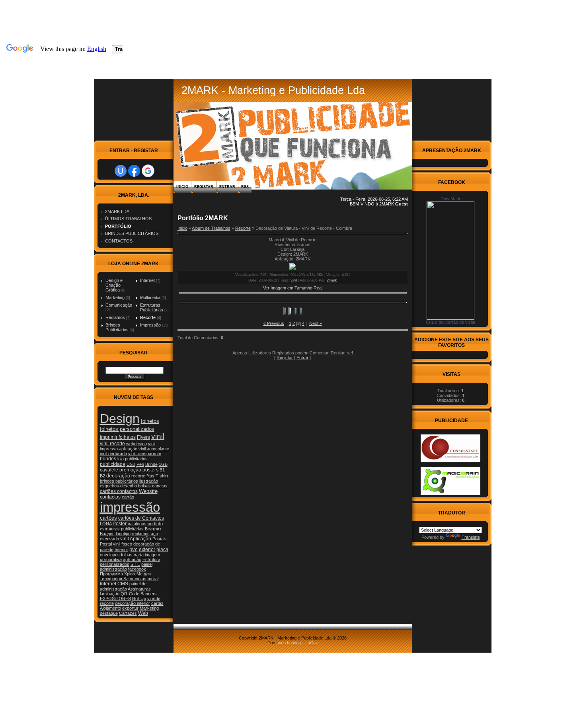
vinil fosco (122, 544)
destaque (109, 613)
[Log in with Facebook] (134, 171)
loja (120, 458)
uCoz (313, 642)
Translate (471, 537)
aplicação (132, 559)
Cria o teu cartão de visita (450, 322)
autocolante (158, 448)
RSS (245, 187)
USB (131, 464)
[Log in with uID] (121, 171)
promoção (130, 470)
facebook (137, 569)
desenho (128, 485)
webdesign (136, 443)
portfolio (155, 523)
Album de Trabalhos (211, 228)
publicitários (136, 458)
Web (143, 613)
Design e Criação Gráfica (114, 285)
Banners (148, 593)
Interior (121, 549)
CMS (122, 584)
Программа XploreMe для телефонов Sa (125, 576)
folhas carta (132, 554)
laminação (109, 593)
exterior (147, 549)
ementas (138, 578)
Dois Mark (450, 198)
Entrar (227, 187)
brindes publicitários (119, 481)
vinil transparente (144, 453)
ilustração (148, 481)
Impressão (150, 325)
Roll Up (139, 598)
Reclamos (115, 317)
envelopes (110, 554)
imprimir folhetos (118, 437)
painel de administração (123, 586)
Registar (203, 187)
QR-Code (130, 593)
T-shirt (162, 475)
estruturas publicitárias (122, 528)
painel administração (126, 566)
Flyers (143, 437)
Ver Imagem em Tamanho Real (292, 288)
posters (150, 470)
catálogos (137, 523)
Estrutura (151, 559)
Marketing (115, 297)
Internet (147, 280)
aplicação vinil (132, 448)
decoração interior (132, 603)
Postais (159, 538)
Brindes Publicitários (117, 327)
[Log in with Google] (148, 170)
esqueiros (109, 485)
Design (120, 418)
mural (153, 578)
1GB (163, 464)
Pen (140, 464)
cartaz (157, 603)
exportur (130, 608)
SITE (135, 564)
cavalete (109, 470)
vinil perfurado (113, 453)
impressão (130, 507)
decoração (118, 476)
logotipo (123, 533)
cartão (128, 497)
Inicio (182, 187)
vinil (157, 436)
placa (162, 549)
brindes (108, 459)
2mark (332, 280)
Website (148, 491)
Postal (106, 544)
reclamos (141, 533)
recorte (138, 475)
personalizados (114, 564)
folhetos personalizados (127, 429)
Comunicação (118, 305)
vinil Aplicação (135, 539)
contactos (110, 497)
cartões (108, 518)
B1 (162, 469)
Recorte (148, 317)
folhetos (150, 421)
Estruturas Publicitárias (151, 307)
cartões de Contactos (141, 518)
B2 (102, 475)
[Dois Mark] (450, 318)
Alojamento (110, 608)
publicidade (112, 464)
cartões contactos (119, 491)
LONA (105, 523)
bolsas (144, 485)
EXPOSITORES (115, 598)
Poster (120, 523)
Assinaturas (139, 589)
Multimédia (150, 297)
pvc (133, 549)
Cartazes (128, 613)
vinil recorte (112, 443)
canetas (160, 485)
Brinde (151, 464)
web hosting (289, 642)
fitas (150, 475)
